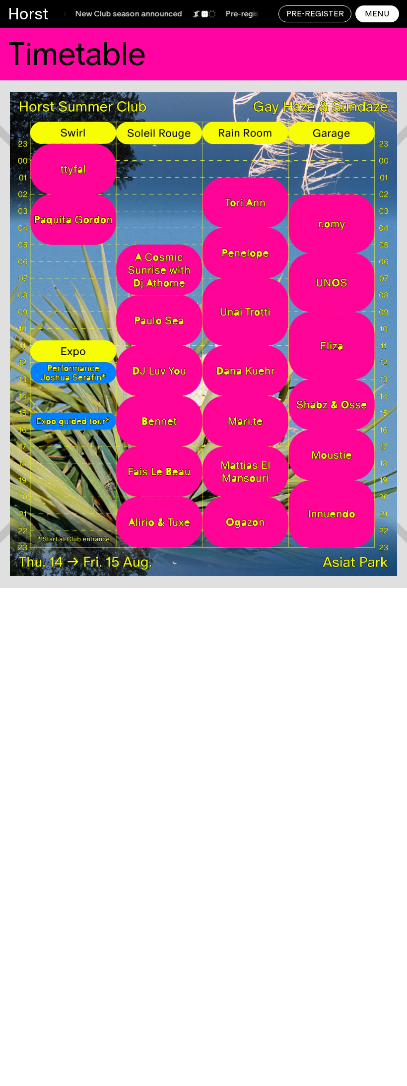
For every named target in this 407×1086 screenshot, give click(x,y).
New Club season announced (107, 13)
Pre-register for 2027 (243, 13)
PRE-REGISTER (315, 13)
